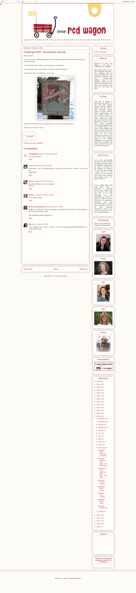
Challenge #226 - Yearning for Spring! (102, 452)
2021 (98, 396)
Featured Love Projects (101, 495)
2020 (98, 399)
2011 (98, 521)
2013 (98, 515)
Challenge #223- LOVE (101, 501)
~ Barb (31, 165)
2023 (98, 390)
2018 (98, 404)
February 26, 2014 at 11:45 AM (47, 154)
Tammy (31, 181)
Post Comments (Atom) (60, 276)
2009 (98, 527)
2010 (98, 524)
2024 (98, 387)
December (102, 419)
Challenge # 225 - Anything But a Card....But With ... (102, 473)
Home (56, 269)
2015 (98, 413)
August (100, 430)
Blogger (78, 578)
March (100, 445)
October (101, 424)
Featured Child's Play (102, 507)
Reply (30, 159)
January (101, 511)
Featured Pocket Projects (101, 482)
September (102, 427)
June (100, 436)
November (102, 421)
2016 (98, 410)
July (99, 433)
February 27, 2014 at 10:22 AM (43, 181)
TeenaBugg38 (33, 154)
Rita (30, 224)
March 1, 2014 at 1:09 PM (40, 224)
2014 (98, 416)
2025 (98, 384)
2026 (98, 381)
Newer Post (28, 269)
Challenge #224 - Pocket (101, 488)
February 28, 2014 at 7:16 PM (54, 207)
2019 (98, 402)
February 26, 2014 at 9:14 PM (43, 165)
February (101, 447)
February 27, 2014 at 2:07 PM (45, 195)
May (100, 439)
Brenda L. (32, 195)
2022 (98, 393)
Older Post (83, 269)
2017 (98, 407)
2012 (98, 518)
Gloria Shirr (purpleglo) (36, 207)
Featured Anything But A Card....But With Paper (102, 462)
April (100, 442)
